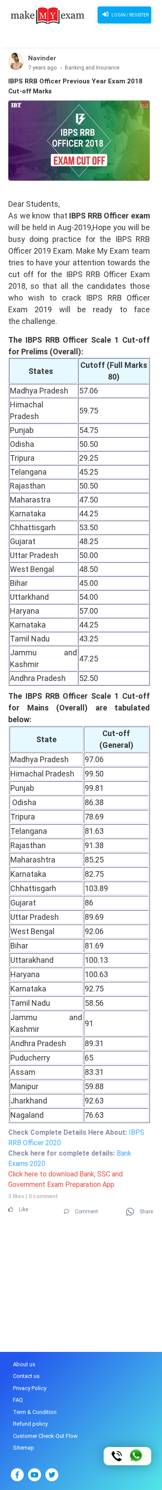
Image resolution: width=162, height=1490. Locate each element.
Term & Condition (35, 1412)
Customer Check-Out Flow (45, 1436)
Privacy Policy (29, 1388)
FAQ (18, 1400)
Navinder (42, 58)
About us (24, 1364)
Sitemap (23, 1447)
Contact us (26, 1376)
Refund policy (30, 1424)
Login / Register (130, 15)
